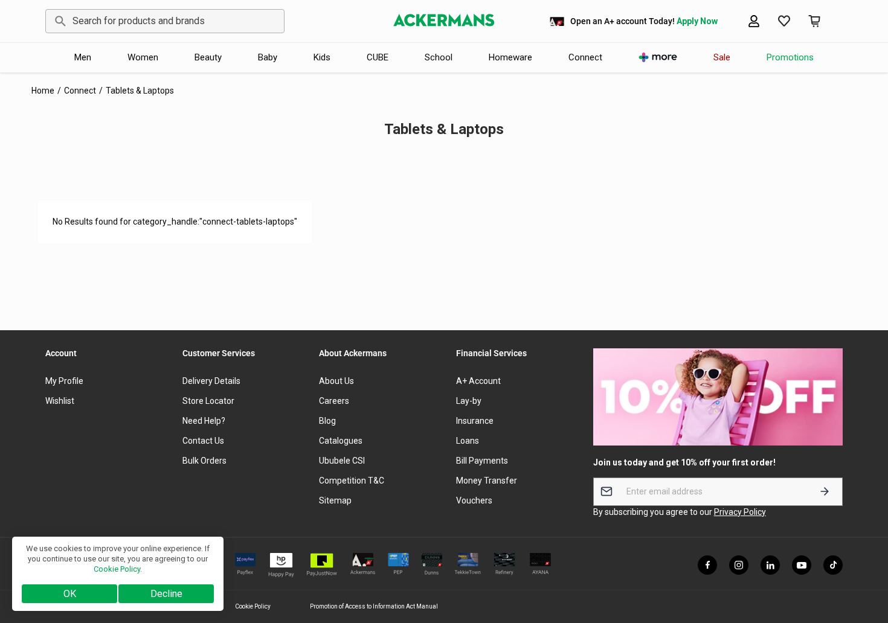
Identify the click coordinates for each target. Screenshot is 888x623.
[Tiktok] (833, 565)
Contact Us (203, 441)
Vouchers (474, 500)
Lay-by (468, 401)
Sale (721, 57)
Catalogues (340, 441)
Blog (327, 421)
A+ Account (478, 381)
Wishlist (59, 401)
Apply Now (697, 21)
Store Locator (208, 401)
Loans (467, 441)
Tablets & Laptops (140, 90)
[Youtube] (801, 565)
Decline (166, 593)
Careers (334, 401)
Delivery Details (211, 381)
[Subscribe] (824, 492)
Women (142, 57)
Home (42, 90)
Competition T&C (351, 480)
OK (69, 593)
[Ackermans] (444, 21)
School (438, 57)
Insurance (475, 421)
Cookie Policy (253, 606)
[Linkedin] (770, 565)
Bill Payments (482, 460)
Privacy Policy (740, 512)
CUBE (377, 57)
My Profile (64, 381)
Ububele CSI (342, 460)
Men (82, 57)
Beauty (208, 57)
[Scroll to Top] (864, 557)
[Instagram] (738, 565)
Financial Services (491, 353)
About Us (336, 381)
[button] (814, 21)
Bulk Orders (204, 460)
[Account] (754, 21)
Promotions (790, 57)
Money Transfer (486, 480)
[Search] (58, 21)
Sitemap (335, 500)
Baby (267, 57)
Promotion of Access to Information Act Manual (374, 606)
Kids (322, 57)
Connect (585, 57)
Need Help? (203, 421)
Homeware (510, 57)
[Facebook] (707, 565)
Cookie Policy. (118, 568)
